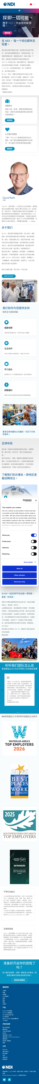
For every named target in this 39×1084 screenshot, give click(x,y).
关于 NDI (5, 1049)
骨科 (4, 998)
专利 (4, 1055)
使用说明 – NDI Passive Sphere (11, 1037)
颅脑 (4, 992)
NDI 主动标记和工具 (8, 1015)
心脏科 (4, 990)
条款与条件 (20, 1071)
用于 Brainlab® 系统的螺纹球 (10, 1018)
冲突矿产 (26, 1071)
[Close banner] (36, 500)
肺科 (4, 1000)
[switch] (34, 541)
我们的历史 (6, 1051)
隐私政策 (5, 1071)
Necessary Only (19, 582)
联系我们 (5, 1059)
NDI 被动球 (6, 1016)
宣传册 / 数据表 (7, 1041)
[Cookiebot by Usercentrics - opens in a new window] (24, 500)
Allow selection (19, 575)
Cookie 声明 (12, 1071)
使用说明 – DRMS (7, 1035)
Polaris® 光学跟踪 (7, 1011)
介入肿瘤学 (6, 996)
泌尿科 (4, 1004)
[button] (19, 10)
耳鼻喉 (4, 994)
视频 (4, 1042)
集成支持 (5, 1029)
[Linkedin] (9, 1079)
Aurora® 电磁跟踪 (7, 1013)
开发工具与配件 (7, 1031)
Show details (28, 562)
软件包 (4, 1033)
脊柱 (4, 1002)
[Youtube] (4, 1079)
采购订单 (5, 1057)
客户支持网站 (6, 1027)
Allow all (19, 568)
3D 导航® (5, 1020)
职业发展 (5, 1053)
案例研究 (5, 1039)
